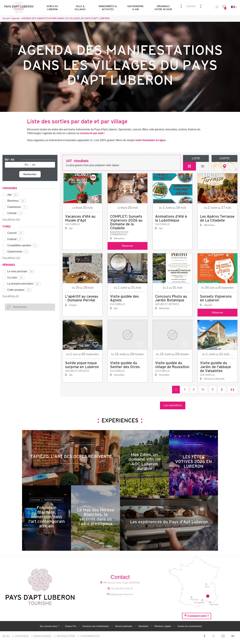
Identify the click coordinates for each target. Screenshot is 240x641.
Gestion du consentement (189, 626)
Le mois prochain (20, 271)
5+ (203, 389)
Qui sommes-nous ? (50, 626)
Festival (14, 239)
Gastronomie (16, 251)
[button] (52, 7)
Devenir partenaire (124, 626)
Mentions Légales (163, 626)
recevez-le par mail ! (92, 133)
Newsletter (143, 626)
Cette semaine (18, 289)
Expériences (90, 636)
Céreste (14, 213)
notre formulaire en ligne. (150, 140)
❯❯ (232, 389)
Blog (6, 636)
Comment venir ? (198, 616)
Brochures (43, 636)
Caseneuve (16, 207)
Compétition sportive (21, 245)
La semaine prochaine (23, 283)
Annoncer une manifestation (96, 626)
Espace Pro (71, 626)
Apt (12, 194)
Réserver (127, 245)
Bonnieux (15, 200)
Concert (14, 233)
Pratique (22, 636)
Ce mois (15, 277)
